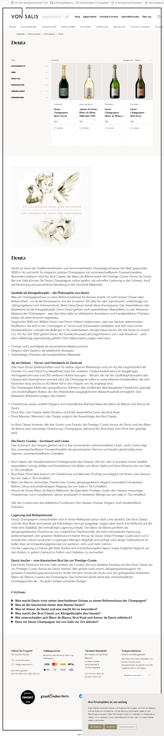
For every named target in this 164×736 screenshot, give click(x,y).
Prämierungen (17, 97)
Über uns (146, 16)
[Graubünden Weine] (54, 699)
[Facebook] (81, 698)
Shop (77, 16)
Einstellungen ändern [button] (127, 727)
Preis (13, 72)
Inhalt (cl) (16, 79)
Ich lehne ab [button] (110, 727)
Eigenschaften (17, 85)
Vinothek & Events (108, 16)
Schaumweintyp (18, 66)
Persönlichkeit (18, 91)
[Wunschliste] (159, 16)
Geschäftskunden (130, 16)
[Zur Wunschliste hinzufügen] (72, 67)
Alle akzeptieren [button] (96, 727)
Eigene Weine (89, 16)
